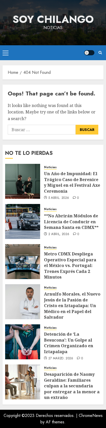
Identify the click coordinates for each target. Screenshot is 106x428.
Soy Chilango (53, 19)
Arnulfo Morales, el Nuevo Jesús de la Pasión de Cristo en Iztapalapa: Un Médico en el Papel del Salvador (72, 305)
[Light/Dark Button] (89, 52)
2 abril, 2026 (58, 234)
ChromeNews (91, 415)
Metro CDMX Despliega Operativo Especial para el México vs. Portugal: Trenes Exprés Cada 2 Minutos (70, 265)
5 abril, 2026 (58, 198)
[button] (5, 52)
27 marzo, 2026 (60, 358)
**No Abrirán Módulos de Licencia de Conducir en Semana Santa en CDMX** (71, 221)
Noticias (50, 167)
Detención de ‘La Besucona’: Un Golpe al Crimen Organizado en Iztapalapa (68, 342)
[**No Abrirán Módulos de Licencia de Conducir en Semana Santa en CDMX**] (22, 221)
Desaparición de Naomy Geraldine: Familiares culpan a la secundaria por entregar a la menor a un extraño (72, 385)
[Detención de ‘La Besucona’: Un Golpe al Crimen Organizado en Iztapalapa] (22, 341)
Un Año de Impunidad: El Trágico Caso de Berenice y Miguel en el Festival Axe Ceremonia (72, 182)
